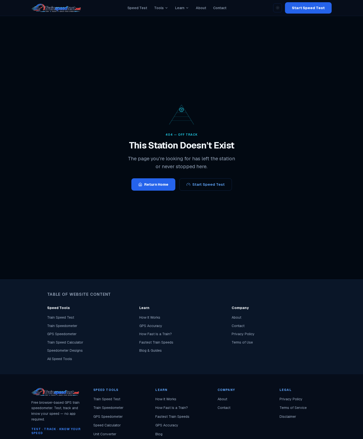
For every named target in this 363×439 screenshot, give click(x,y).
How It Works (149, 317)
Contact (238, 326)
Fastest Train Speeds (156, 342)
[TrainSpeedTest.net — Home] (56, 8)
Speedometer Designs (65, 350)
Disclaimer (288, 416)
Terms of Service (293, 407)
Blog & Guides (150, 350)
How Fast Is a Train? (155, 334)
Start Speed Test (308, 7)
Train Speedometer (62, 326)
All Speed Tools (59, 359)
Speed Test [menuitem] (137, 8)
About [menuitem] (201, 8)
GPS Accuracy (150, 326)
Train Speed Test (60, 317)
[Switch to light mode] (277, 7)
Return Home (156, 184)
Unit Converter (104, 434)
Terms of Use (242, 342)
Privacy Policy (243, 334)
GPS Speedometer (62, 334)
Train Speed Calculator (65, 342)
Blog (158, 434)
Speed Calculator (107, 425)
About (236, 317)
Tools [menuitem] (159, 8)
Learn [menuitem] (179, 8)
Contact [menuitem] (219, 8)
